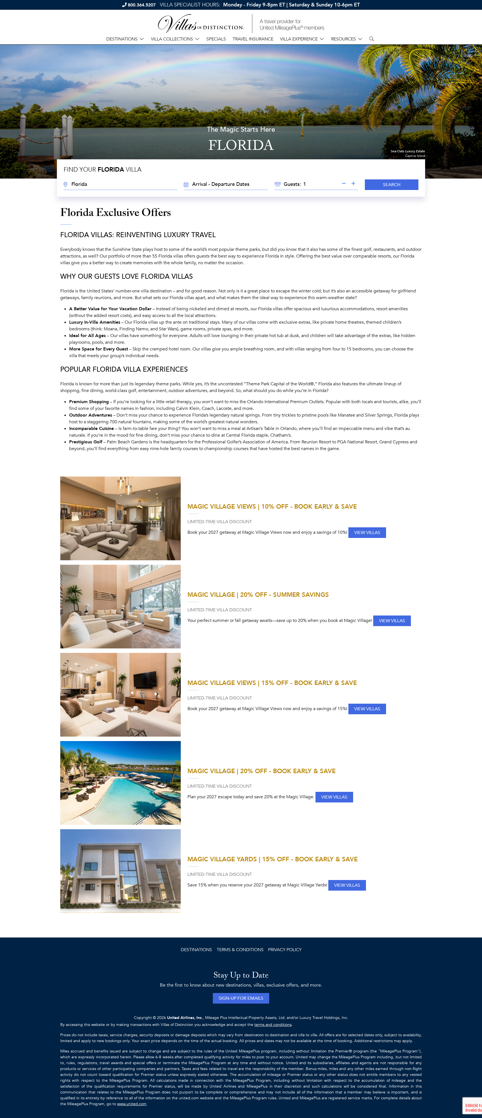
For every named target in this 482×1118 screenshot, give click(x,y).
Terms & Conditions (240, 950)
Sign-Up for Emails (241, 998)
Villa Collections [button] (172, 39)
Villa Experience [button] (299, 39)
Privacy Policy (285, 950)
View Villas (367, 533)
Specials (216, 39)
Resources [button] (343, 39)
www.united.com (131, 1104)
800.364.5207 (142, 5)
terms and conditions (272, 1024)
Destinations (196, 950)
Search (392, 185)
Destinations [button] (122, 39)
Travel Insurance (253, 39)
